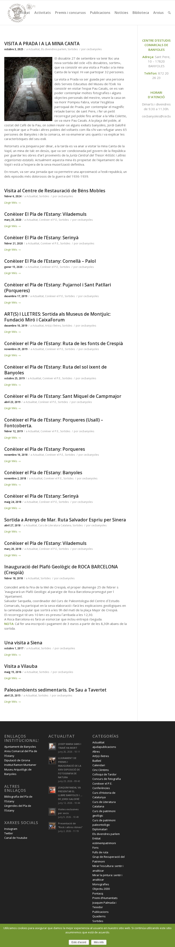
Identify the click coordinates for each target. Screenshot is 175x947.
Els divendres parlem (53, 49)
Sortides (73, 49)
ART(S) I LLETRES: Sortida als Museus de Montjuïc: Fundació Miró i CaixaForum (57, 317)
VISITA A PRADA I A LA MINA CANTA (42, 44)
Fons (95, 847)
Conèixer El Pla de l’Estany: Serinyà (41, 238)
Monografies (100, 884)
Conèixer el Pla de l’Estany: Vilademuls (45, 543)
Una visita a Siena (23, 643)
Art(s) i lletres (53, 325)
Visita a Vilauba (20, 666)
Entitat (96, 838)
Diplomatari (99, 829)
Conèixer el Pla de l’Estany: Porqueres (44, 449)
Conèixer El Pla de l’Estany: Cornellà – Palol (50, 261)
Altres (96, 751)
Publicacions (100, 912)
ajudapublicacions (104, 747)
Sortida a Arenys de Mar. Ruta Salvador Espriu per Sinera (65, 520)
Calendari (98, 765)
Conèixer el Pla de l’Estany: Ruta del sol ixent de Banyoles (55, 370)
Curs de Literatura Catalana (54, 525)
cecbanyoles (94, 49)
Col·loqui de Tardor (104, 774)
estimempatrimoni (104, 843)
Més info (99, 942)
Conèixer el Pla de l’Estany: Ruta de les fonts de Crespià (63, 343)
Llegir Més (12, 202)
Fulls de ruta (100, 852)
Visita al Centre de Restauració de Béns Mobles (54, 191)
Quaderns (99, 916)
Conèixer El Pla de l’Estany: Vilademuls (45, 214)
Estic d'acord (78, 942)
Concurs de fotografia (106, 779)
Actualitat (34, 49)
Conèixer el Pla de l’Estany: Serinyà (41, 496)
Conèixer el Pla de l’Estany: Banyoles (43, 473)
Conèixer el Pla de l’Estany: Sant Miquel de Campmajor (62, 396)
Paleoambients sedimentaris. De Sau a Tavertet (55, 690)
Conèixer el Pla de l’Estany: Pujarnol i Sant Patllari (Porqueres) (57, 287)
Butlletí (96, 761)
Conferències (101, 788)
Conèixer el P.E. (48, 220)
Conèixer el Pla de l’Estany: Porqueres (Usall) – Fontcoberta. (53, 423)
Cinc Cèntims (100, 770)
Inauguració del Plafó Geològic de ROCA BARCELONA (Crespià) (61, 569)
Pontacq (97, 893)
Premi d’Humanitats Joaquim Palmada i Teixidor (105, 902)
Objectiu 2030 (101, 889)
